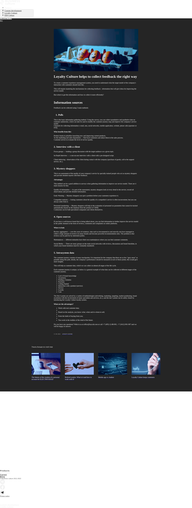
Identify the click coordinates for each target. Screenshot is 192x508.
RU (1, 21)
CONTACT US (6, 18)
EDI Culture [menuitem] (9, 15)
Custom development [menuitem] (13, 11)
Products (7, 7)
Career (3, 475)
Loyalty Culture (6, 507)
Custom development (9, 505)
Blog (2, 477)
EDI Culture (5, 473)
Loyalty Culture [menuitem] (10, 13)
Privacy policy (5, 496)
